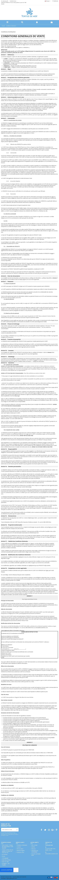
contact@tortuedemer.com (51, 853)
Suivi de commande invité (36, 854)
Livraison (19, 847)
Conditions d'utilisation (22, 845)
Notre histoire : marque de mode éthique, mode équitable (7, 846)
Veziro (15, 878)
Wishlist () (55, 1)
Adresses (33, 848)
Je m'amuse (4, 854)
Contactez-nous (13, 1)
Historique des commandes (34, 851)
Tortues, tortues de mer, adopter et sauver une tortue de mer (7, 851)
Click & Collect (20, 848)
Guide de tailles (5, 861)
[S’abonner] (16, 829)
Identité (33, 847)
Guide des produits (6, 860)
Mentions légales (21, 850)
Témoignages (5, 858)
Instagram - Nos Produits (6, 864)
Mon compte (34, 845)
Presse (3, 856)
